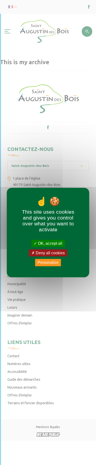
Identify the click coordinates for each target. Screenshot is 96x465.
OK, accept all (49, 243)
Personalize (48, 262)
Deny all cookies (50, 253)
